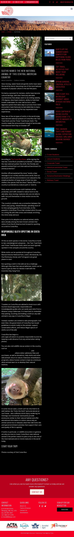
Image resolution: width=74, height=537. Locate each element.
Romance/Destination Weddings (58, 176)
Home (3, 32)
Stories (9, 32)
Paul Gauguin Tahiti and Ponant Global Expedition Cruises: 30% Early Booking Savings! (64, 134)
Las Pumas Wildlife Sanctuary (20, 351)
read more (59, 63)
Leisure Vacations (53, 159)
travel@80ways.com (31, 2)
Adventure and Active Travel (57, 167)
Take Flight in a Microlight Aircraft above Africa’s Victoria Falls (63, 99)
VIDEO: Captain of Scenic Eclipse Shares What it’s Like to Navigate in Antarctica (64, 116)
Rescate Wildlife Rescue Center (18, 348)
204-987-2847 (6, 2)
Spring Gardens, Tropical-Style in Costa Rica (63, 84)
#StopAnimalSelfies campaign (29, 334)
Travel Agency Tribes (47, 533)
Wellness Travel (52, 180)
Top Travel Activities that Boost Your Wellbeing (62, 70)
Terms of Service (25, 508)
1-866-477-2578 (18, 2)
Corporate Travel (53, 163)
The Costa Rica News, (18, 159)
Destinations (24, 512)
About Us (23, 506)
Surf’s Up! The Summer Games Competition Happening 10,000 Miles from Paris (63, 54)
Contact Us (37, 492)
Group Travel (52, 172)
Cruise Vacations (53, 155)
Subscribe (64, 509)
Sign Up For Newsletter (66, 2)
